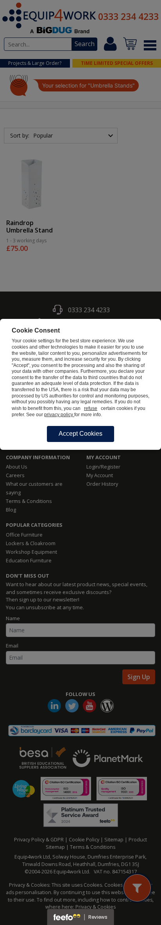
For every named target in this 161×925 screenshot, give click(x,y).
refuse (90, 408)
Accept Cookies (80, 433)
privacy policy (59, 414)
